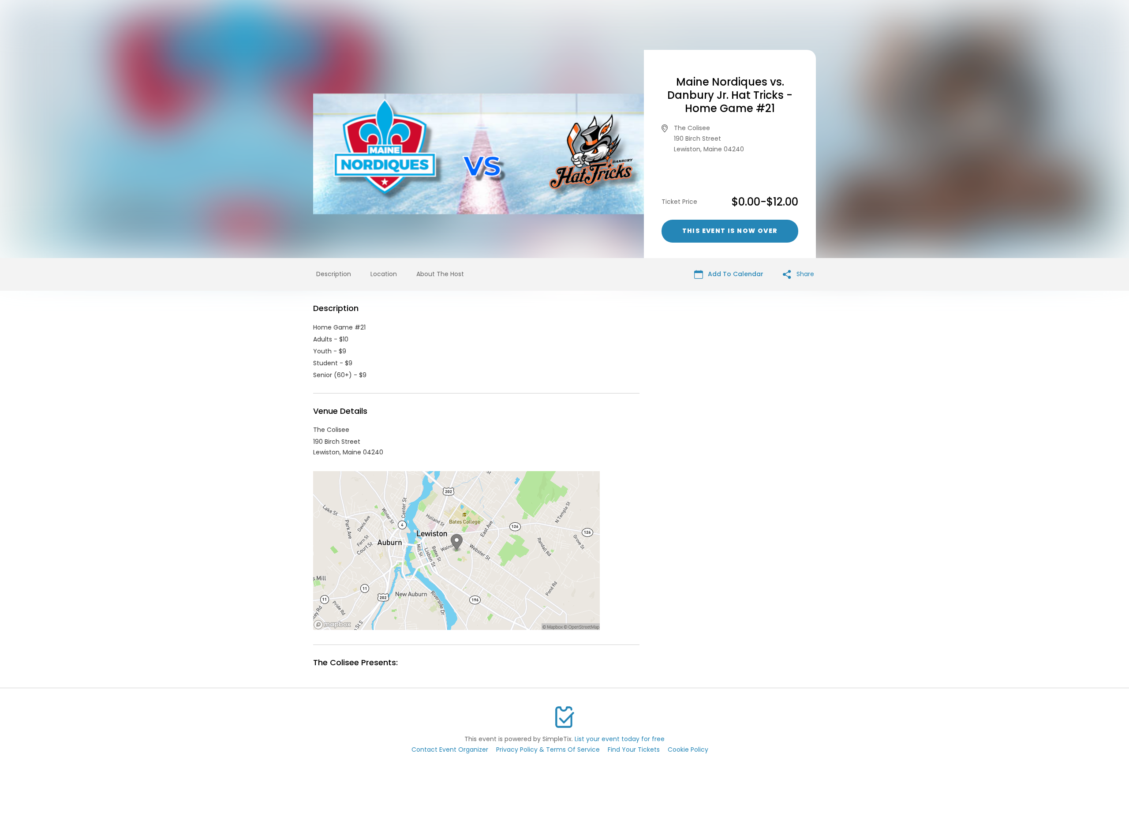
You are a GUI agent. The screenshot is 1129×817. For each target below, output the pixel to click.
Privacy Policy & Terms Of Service (548, 749)
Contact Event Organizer (449, 749)
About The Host (440, 274)
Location (383, 274)
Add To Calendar (734, 274)
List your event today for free (620, 739)
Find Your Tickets (634, 749)
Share (804, 274)
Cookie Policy (688, 749)
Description (333, 274)
